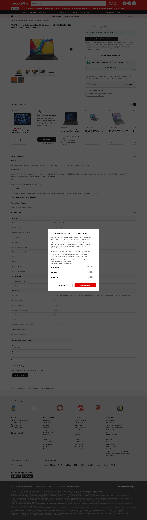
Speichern (61, 285)
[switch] (90, 272)
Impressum (60, 263)
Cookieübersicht (68, 263)
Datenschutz (54, 263)
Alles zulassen (85, 285)
